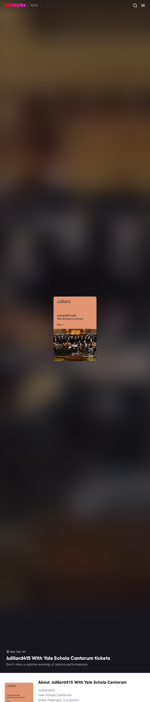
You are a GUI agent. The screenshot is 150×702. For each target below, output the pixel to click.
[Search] (134, 5)
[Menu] (141, 5)
